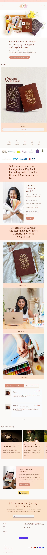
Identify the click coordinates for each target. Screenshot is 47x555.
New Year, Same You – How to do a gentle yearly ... (11, 445)
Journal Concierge (22, 331)
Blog (4, 528)
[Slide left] (21, 134)
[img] (28, 385)
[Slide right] (26, 134)
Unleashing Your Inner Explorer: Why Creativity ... (33, 445)
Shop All (4, 523)
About (4, 526)
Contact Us (5, 531)
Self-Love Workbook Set (23, 124)
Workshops (23, 377)
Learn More (30, 218)
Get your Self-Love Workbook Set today (19, 57)
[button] (2, 6)
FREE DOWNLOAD (24, 484)
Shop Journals (22, 285)
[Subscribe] (32, 516)
